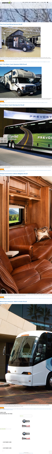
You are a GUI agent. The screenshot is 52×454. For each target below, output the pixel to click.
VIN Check (26, 2)
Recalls (3, 102)
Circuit (15, 102)
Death (21, 170)
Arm (11, 170)
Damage (23, 298)
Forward (31, 298)
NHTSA (1, 171)
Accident (8, 170)
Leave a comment (45, 102)
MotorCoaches (42, 170)
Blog (38, 2)
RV (10, 171)
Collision (15, 298)
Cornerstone (17, 298)
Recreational (8, 171)
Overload (34, 102)
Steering (15, 171)
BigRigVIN (11, 26)
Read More (2, 60)
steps (38, 102)
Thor (40, 102)
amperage (9, 102)
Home (23, 2)
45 (6, 170)
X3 (19, 171)
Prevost (3, 171)
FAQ (42, 2)
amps (11, 102)
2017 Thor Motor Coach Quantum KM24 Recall (13, 64)
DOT (23, 170)
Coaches (17, 170)
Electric (19, 102)
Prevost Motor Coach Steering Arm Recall (12, 105)
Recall (5, 171)
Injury (31, 170)
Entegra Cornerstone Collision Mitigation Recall (14, 173)
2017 (5, 102)
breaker (13, 102)
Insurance (33, 170)
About (30, 2)
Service (1, 409)
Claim (13, 170)
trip (41, 102)
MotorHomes (49, 170)
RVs (11, 171)
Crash (19, 170)
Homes (28, 170)
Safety (13, 171)
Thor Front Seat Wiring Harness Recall (11, 24)
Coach (17, 102)
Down (26, 298)
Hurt (29, 170)
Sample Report (34, 2)
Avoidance (8, 298)
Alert (10, 170)
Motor (25, 102)
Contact (45, 2)
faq (3, 445)
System (3, 409)
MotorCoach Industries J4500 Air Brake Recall (13, 301)
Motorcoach (27, 102)
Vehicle (18, 171)
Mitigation (40, 298)
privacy (4, 450)
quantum (37, 102)
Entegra (28, 298)
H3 (24, 170)
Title (5, 409)
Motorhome (31, 102)
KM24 (23, 102)
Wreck (6, 409)
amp (6, 102)
